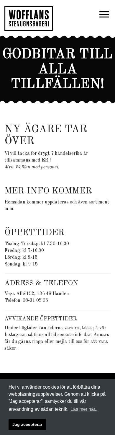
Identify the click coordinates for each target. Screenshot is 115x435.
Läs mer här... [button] (84, 409)
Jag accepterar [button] (27, 424)
